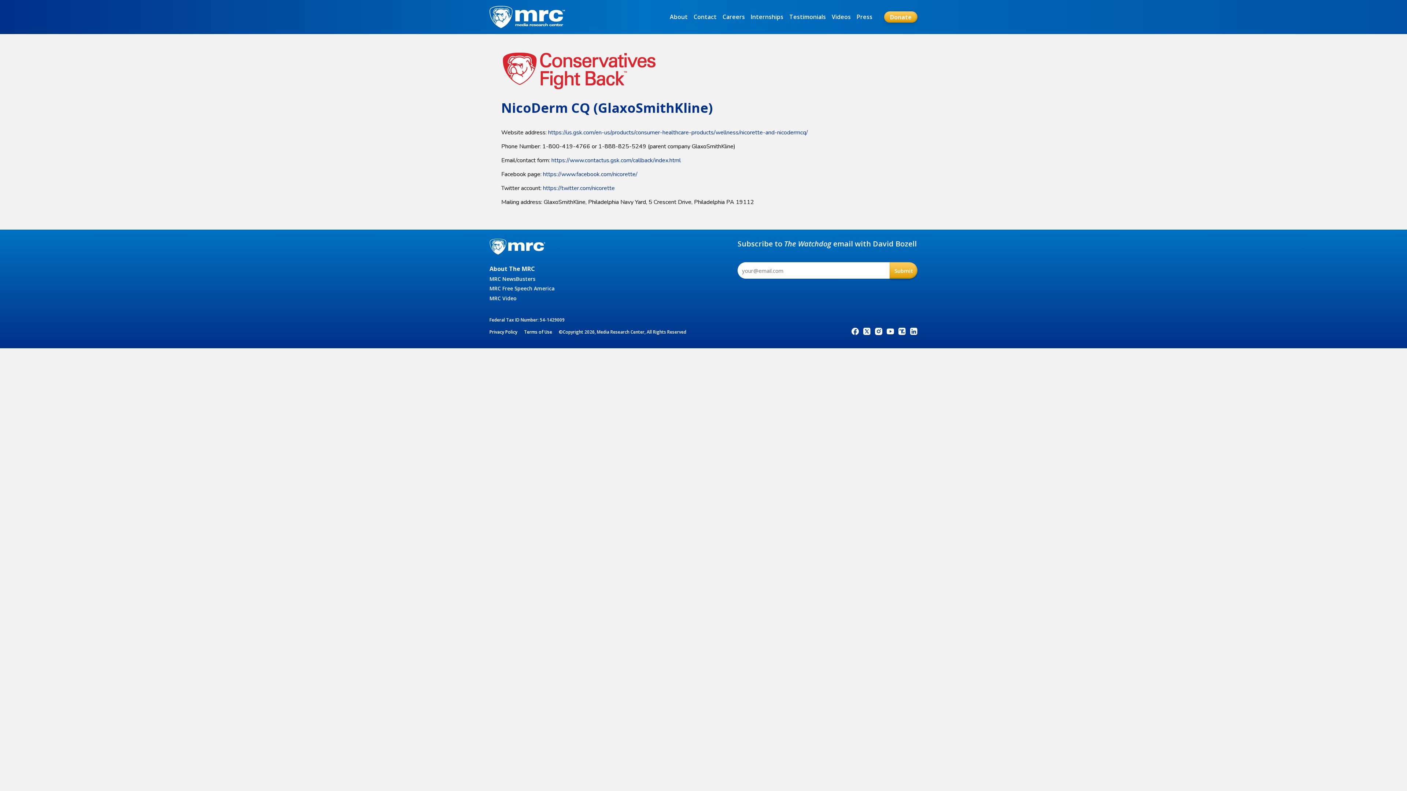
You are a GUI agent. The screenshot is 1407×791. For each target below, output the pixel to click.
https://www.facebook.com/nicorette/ (590, 174)
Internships (767, 17)
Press (864, 17)
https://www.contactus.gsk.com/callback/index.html (616, 160)
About (679, 17)
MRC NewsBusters (512, 278)
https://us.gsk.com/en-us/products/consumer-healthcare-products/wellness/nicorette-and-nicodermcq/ (678, 133)
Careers (734, 17)
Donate (901, 17)
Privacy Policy (503, 332)
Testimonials (807, 17)
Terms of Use (538, 332)
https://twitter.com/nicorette (579, 188)
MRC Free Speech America (522, 288)
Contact (705, 17)
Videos (841, 17)
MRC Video (503, 298)
